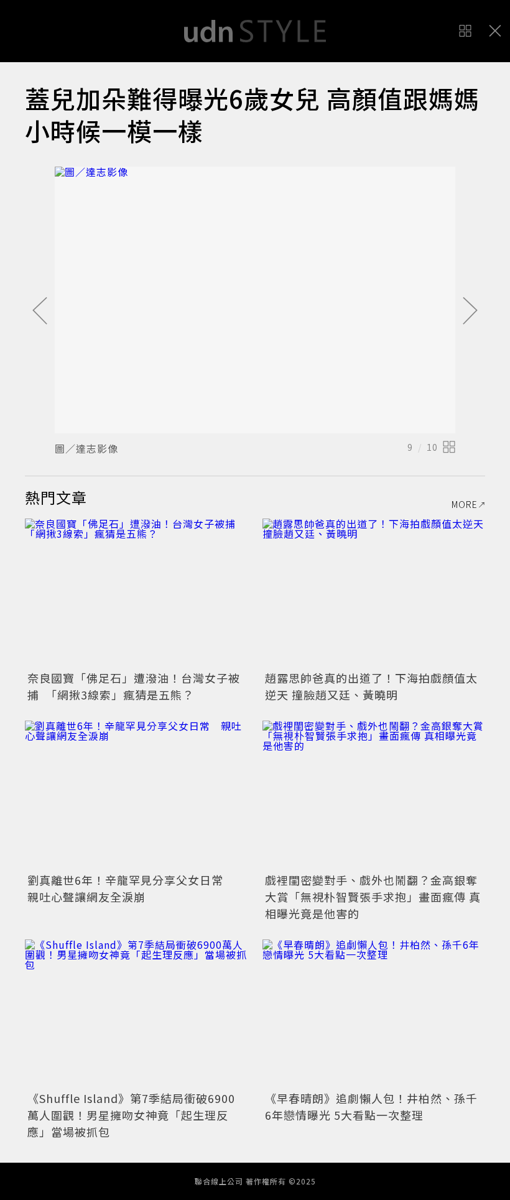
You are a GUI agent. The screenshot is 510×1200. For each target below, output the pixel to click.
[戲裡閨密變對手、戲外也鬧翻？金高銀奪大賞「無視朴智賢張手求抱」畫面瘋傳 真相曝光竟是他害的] (373, 795)
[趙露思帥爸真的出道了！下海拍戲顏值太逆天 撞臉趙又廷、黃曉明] (373, 593)
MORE (465, 504)
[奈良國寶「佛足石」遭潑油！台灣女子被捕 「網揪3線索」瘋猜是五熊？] (136, 593)
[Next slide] (470, 311)
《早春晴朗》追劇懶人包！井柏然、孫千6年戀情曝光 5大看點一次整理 (371, 1106)
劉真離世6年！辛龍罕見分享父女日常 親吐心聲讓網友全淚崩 (131, 888)
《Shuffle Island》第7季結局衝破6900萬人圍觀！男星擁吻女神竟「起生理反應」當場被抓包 (131, 1115)
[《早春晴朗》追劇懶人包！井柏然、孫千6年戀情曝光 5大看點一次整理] (373, 1013)
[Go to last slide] (40, 311)
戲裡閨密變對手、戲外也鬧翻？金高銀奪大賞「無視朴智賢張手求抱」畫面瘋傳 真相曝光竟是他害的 (373, 896)
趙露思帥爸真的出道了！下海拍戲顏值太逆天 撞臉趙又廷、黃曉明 (371, 686)
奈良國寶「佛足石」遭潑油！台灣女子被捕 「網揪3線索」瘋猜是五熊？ (133, 686)
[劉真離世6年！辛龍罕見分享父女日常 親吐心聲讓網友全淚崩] (136, 795)
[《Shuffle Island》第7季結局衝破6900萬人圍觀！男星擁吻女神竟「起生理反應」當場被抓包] (136, 1013)
